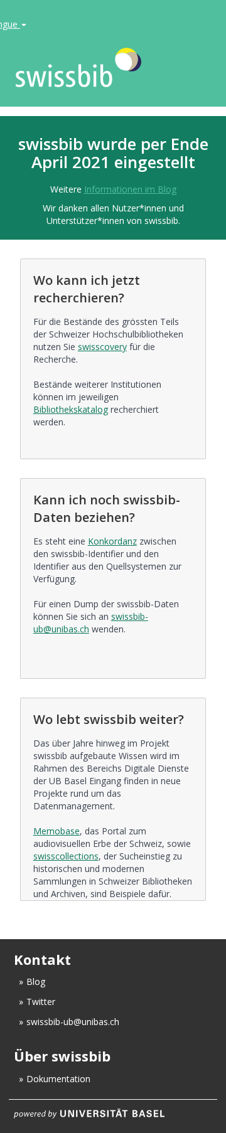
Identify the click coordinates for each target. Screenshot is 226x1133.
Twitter (40, 1002)
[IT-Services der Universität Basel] (113, 1113)
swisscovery (102, 347)
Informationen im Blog (130, 189)
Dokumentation (58, 1079)
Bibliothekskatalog (70, 409)
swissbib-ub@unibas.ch (72, 1022)
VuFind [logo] (97, 68)
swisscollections (66, 856)
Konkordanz (112, 541)
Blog (35, 981)
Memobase (56, 831)
